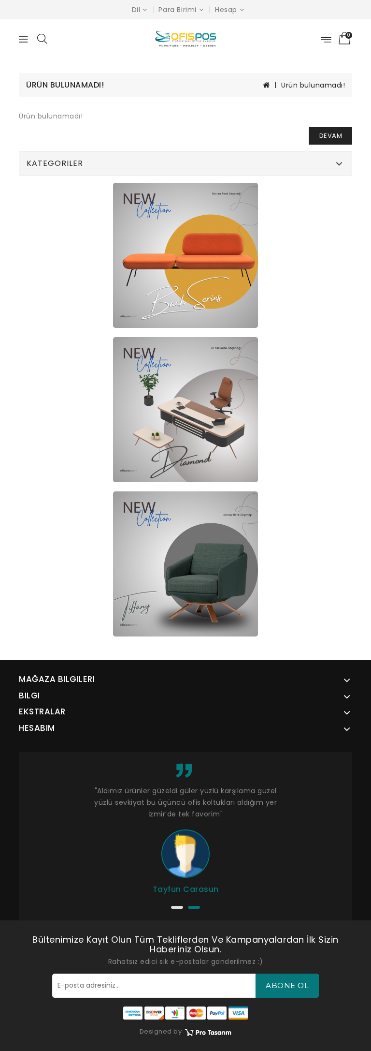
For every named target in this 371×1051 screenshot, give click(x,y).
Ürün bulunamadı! (313, 85)
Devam (330, 135)
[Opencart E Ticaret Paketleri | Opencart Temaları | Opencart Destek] (208, 1031)
